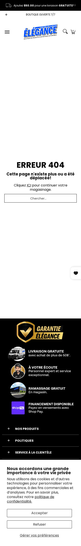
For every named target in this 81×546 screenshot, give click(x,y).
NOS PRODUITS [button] (27, 428)
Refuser (39, 524)
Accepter (39, 513)
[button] (73, 31)
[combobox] (40, 198)
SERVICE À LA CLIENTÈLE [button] (33, 452)
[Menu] (7, 31)
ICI (29, 185)
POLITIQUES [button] (24, 440)
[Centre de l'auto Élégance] (40, 32)
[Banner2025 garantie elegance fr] (40, 368)
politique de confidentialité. (30, 499)
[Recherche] (65, 31)
